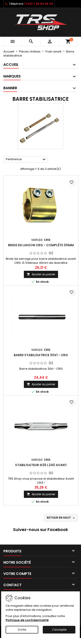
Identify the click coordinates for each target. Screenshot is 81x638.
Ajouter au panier (41, 274)
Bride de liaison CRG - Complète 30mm (41, 245)
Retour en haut (61, 518)
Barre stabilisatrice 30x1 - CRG (41, 355)
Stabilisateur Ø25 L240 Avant (41, 465)
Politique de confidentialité (27, 620)
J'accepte (59, 629)
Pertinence (26, 159)
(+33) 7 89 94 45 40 (39, 4)
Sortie (22, 629)
